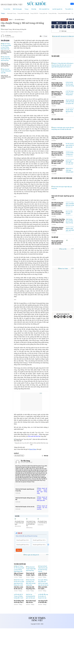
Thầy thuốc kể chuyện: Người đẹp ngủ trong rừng (5, 65)
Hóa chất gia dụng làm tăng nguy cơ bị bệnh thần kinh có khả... (57, 204)
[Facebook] (55, 316)
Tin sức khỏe (6, 9)
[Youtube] (58, 316)
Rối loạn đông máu (57, 119)
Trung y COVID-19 (34, 13)
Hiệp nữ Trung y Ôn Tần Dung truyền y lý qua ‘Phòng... (6, 52)
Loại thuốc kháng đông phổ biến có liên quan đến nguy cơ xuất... (57, 161)
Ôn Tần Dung (25, 461)
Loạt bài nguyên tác (57, 9)
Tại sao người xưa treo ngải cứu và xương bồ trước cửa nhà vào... (57, 242)
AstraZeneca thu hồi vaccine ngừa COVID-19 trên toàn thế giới (57, 145)
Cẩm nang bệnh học (44, 9)
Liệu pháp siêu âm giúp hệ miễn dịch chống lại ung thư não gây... (57, 102)
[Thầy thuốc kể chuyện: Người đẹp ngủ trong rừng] (6, 58)
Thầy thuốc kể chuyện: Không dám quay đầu (6, 77)
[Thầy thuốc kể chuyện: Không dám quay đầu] (6, 71)
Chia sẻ (19, 550)
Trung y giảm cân (43, 13)
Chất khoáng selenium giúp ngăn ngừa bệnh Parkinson (57, 229)
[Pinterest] (64, 316)
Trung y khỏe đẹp (52, 13)
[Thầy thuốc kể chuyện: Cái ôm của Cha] (42, 507)
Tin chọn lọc (4, 19)
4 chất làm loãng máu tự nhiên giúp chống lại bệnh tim (57, 170)
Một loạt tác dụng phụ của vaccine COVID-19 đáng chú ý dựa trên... (57, 153)
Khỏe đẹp (33, 9)
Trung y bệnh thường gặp (23, 13)
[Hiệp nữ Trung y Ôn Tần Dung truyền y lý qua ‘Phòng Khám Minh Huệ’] (6, 46)
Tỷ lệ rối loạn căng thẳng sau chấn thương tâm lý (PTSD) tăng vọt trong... (58, 221)
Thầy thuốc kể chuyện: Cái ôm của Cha (24, 506)
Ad (40, 393)
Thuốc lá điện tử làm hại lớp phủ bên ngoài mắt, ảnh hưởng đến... (57, 84)
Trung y (26, 9)
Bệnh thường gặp (17, 9)
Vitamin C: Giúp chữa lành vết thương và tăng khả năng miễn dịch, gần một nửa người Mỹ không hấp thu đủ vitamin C (62, 75)
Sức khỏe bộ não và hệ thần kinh (61, 178)
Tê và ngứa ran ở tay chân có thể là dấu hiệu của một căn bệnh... (57, 212)
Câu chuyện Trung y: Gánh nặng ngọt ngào (19, 523)
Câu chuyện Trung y (11, 13)
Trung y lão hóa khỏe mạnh (64, 13)
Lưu (46, 36)
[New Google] (61, 316)
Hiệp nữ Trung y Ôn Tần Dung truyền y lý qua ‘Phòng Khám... (57, 93)
